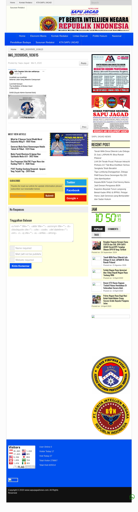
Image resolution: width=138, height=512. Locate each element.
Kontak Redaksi (25, 3)
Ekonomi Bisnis (38, 36)
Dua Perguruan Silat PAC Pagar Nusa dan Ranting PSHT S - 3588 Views (27, 162)
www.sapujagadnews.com (37, 490)
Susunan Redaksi (17, 8)
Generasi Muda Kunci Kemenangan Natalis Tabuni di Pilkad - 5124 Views (28, 147)
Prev (84, 127)
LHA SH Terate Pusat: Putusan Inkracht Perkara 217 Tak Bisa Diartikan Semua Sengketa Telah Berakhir (112, 165)
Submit (49, 195)
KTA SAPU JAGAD (44, 3)
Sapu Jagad (23, 63)
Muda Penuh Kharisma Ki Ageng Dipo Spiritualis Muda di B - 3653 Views (26, 155)
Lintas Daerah (80, 36)
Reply (83, 63)
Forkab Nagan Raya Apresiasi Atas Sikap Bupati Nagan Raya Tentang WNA (115, 272)
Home (12, 3)
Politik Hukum (100, 36)
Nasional (116, 36)
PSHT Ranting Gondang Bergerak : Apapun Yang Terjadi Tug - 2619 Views (28, 170)
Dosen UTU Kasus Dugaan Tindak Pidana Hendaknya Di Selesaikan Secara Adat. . (115, 285)
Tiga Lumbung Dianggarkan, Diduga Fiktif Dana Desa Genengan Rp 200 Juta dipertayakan (111, 175)
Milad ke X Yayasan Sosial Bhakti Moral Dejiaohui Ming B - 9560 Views (26, 140)
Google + (72, 198)
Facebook (73, 190)
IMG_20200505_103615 (23, 55)
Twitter (71, 182)
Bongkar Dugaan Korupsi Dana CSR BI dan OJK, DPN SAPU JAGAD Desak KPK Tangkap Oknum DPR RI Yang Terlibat (115, 245)
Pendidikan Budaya (20, 42)
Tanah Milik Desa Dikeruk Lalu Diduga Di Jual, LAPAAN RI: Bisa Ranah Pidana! (111, 154)
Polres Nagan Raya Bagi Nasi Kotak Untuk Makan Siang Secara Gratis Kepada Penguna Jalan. (116, 299)
